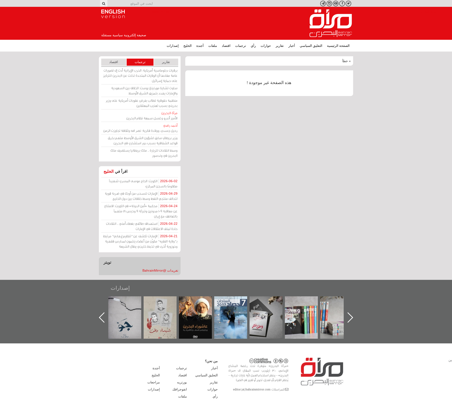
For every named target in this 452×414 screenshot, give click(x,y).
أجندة (200, 46)
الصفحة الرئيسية (338, 46)
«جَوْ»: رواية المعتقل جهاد (163, 304)
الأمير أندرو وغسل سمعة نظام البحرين (152, 115)
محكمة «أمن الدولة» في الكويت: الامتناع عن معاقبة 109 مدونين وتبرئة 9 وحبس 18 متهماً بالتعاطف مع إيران (141, 211)
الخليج (187, 46)
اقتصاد (226, 46)
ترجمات (240, 46)
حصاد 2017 (269, 301)
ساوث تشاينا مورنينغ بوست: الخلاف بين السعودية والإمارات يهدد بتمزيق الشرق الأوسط (144, 90)
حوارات (266, 46)
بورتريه (182, 382)
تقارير (280, 46)
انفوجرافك (179, 389)
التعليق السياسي (311, 46)
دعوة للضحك (127, 301)
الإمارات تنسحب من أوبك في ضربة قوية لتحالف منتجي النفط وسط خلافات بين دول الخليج (141, 196)
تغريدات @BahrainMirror (160, 270)
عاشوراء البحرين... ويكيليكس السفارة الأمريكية (233, 307)
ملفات (212, 46)
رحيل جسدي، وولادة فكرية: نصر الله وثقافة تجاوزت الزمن (140, 128)
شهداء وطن (198, 301)
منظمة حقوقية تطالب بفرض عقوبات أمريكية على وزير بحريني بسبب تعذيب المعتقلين (142, 103)
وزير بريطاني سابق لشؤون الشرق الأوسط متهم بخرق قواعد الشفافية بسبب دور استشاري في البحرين (143, 140)
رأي (253, 46)
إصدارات (173, 46)
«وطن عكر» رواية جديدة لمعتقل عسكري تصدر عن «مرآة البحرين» (304, 309)
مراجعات (153, 382)
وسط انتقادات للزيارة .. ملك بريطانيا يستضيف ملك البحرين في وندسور (144, 153)
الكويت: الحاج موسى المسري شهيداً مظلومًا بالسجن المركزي (143, 183)
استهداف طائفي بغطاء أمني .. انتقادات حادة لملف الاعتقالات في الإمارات (142, 226)
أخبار (291, 46)
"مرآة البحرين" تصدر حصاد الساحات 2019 (339, 307)
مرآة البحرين (331, 23)
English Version (113, 14)
